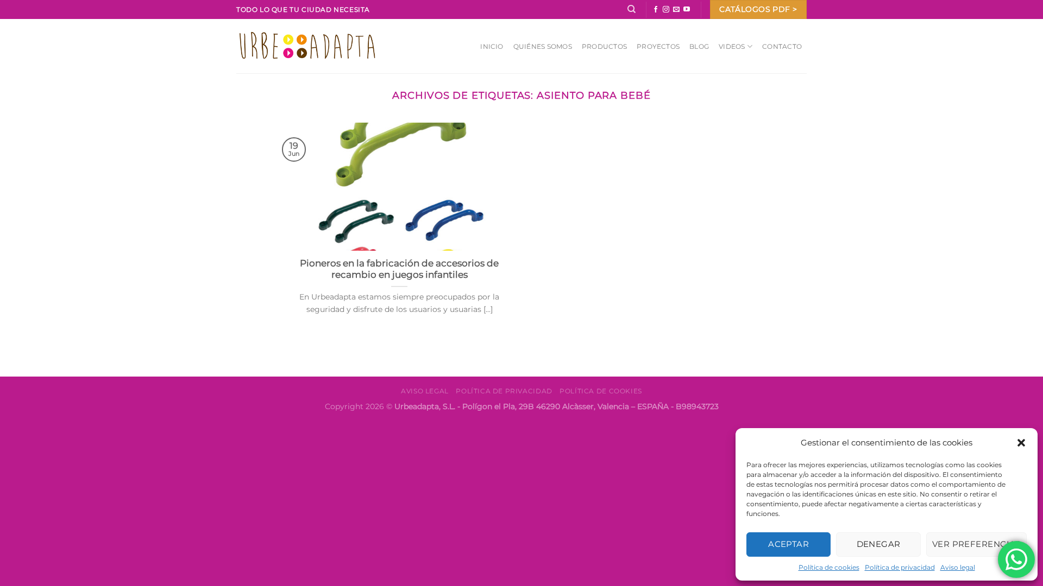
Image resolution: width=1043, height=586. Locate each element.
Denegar (879, 544)
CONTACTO (782, 46)
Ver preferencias (976, 544)
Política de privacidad (900, 567)
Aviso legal (957, 567)
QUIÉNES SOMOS (542, 46)
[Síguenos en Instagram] (666, 10)
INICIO (491, 46)
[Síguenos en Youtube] (686, 10)
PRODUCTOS (604, 46)
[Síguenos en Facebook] (655, 10)
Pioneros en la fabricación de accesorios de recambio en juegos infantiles (399, 269)
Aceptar (788, 544)
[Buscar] (631, 9)
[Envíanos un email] (676, 10)
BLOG (699, 46)
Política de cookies (829, 567)
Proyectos (658, 46)
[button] (1021, 442)
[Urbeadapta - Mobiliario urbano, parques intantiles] (307, 45)
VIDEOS (732, 46)
